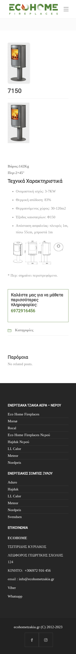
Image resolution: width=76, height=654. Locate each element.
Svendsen (15, 517)
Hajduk (13, 489)
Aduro (12, 482)
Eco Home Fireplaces (23, 414)
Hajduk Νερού (18, 442)
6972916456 (23, 310)
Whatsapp (15, 596)
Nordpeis (14, 462)
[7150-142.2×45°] (18, 63)
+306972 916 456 (38, 570)
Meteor (13, 455)
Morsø (12, 421)
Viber (12, 588)
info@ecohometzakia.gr (36, 579)
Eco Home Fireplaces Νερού (29, 435)
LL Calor (14, 449)
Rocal (12, 428)
